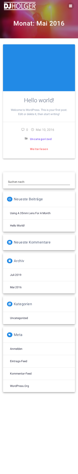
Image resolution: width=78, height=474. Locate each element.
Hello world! (39, 100)
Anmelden (16, 348)
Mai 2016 (16, 287)
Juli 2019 (15, 274)
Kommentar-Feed (21, 373)
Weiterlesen (39, 149)
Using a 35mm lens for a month (30, 213)
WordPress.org (19, 386)
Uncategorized (41, 139)
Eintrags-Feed (18, 361)
